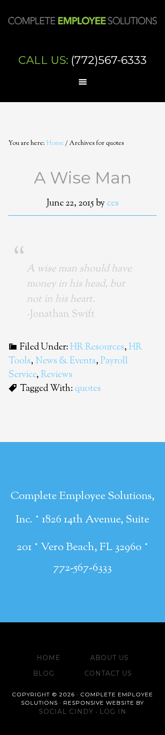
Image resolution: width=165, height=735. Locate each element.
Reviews (56, 375)
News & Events (65, 361)
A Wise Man (83, 177)
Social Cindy (67, 711)
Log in (112, 711)
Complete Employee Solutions (82, 30)
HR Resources (97, 347)
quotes (88, 389)
